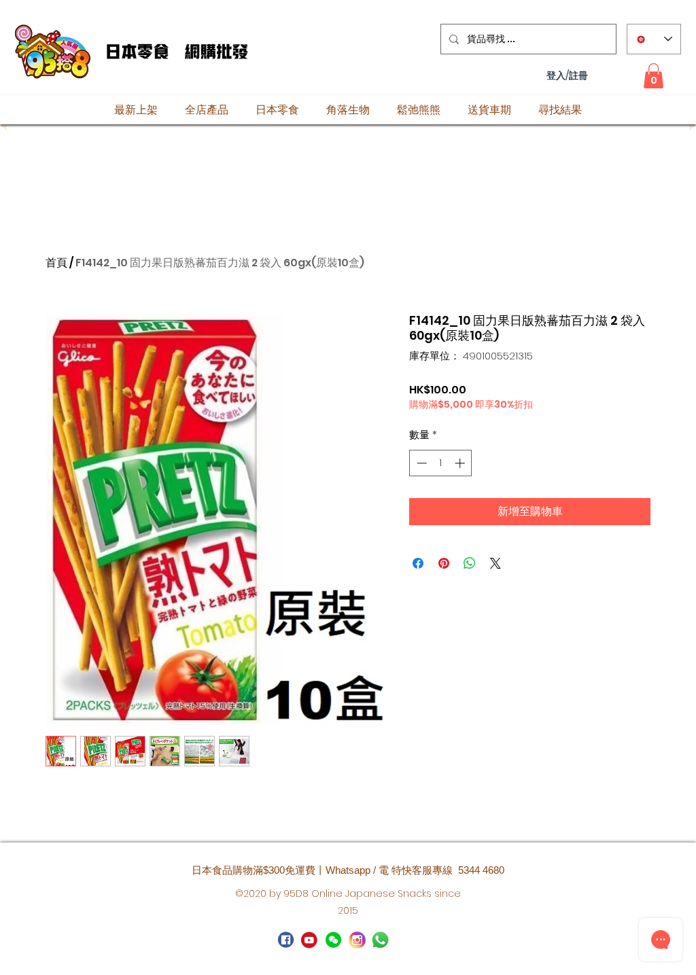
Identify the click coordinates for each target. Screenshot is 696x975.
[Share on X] (495, 563)
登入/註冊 (567, 75)
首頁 (56, 262)
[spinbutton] (441, 463)
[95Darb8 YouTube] (309, 940)
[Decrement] (420, 463)
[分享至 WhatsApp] (470, 563)
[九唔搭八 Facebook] (285, 940)
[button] (653, 75)
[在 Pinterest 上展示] (444, 563)
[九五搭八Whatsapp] (333, 940)
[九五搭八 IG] (357, 940)
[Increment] (461, 463)
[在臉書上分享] (418, 563)
